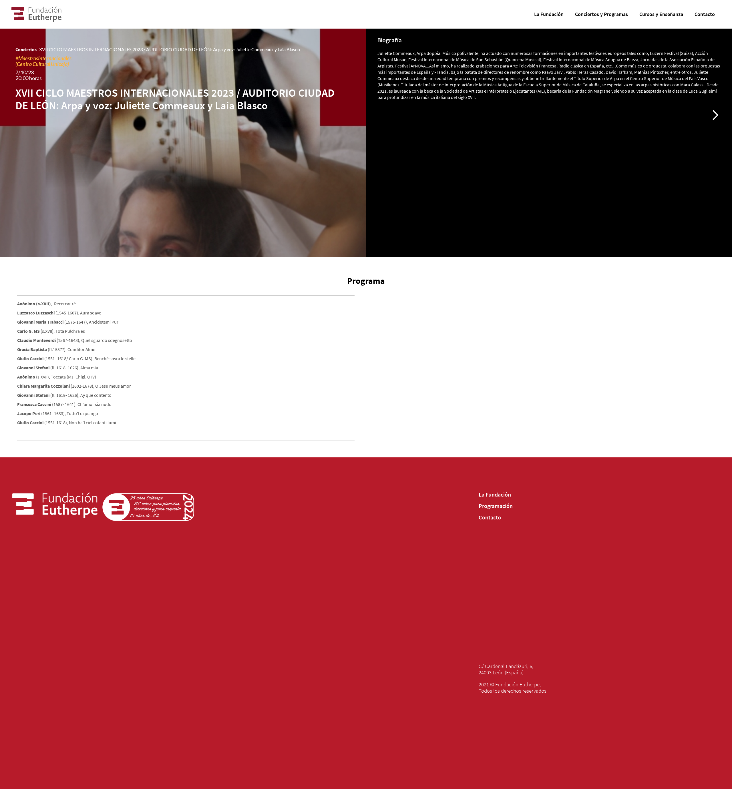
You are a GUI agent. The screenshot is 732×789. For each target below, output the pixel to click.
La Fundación (495, 494)
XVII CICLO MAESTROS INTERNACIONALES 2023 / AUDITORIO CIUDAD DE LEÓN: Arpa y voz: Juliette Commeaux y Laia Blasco (169, 49)
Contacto (490, 517)
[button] (715, 115)
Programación (496, 506)
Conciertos (26, 49)
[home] (59, 14)
